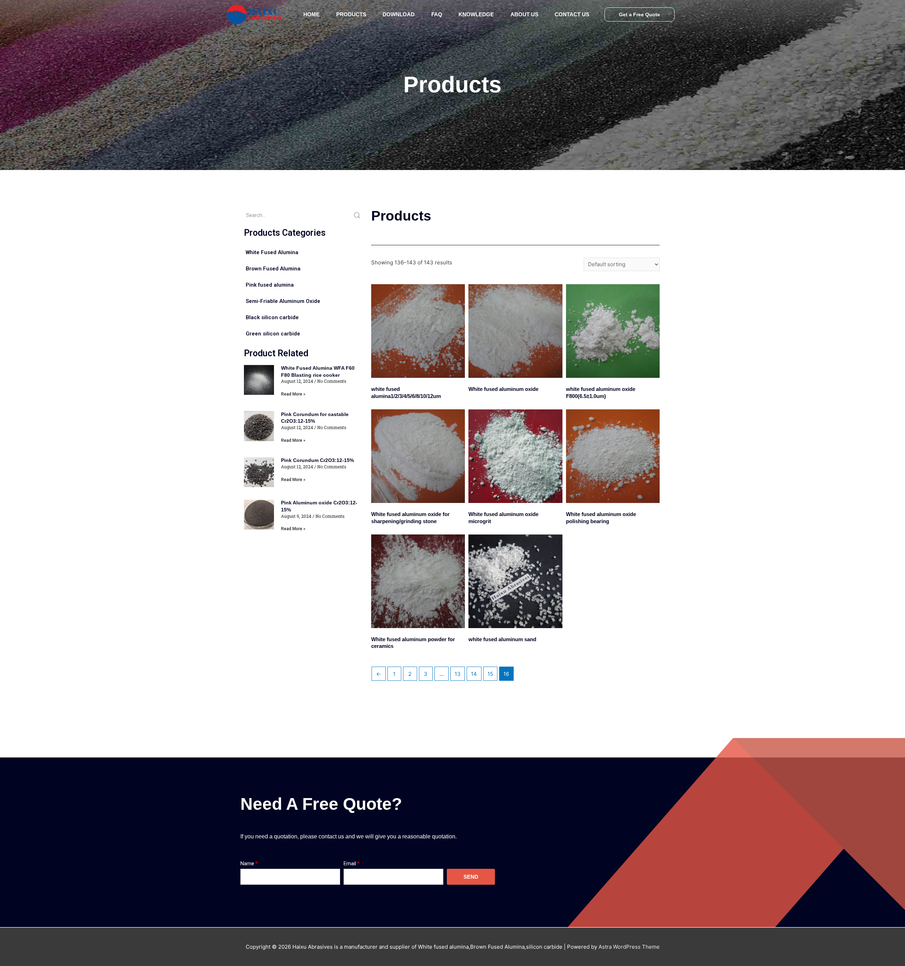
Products (351, 14)
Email (350, 863)
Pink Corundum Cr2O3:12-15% (317, 460)
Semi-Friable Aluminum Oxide (283, 301)
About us (524, 14)
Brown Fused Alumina (273, 268)
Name (247, 863)
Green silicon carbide (273, 333)
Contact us (572, 14)
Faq (436, 14)
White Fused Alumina (272, 252)
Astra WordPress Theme (629, 946)
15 (490, 674)
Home (311, 14)
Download (399, 14)
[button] (640, 14)
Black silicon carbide (272, 317)
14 (474, 674)
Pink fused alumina (270, 285)
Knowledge (476, 14)
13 (458, 674)
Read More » (293, 394)
